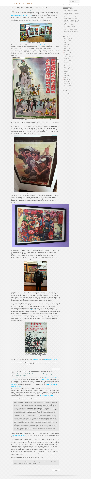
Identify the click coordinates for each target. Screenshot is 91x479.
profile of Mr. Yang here (46, 259)
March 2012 (67, 81)
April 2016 (67, 48)
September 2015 (68, 56)
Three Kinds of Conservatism (18, 435)
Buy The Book (57, 4)
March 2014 (67, 66)
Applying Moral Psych (66, 4)
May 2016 (66, 46)
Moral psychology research (49, 374)
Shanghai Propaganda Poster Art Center (21, 15)
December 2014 (68, 62)
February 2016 (68, 50)
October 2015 (67, 54)
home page (35, 359)
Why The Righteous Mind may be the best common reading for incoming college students (71, 13)
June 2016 (66, 44)
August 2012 (67, 71)
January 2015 (67, 60)
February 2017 (68, 39)
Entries (67, 93)
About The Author (39, 4)
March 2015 (67, 58)
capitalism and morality (43, 45)
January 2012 (67, 85)
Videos (73, 4)
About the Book (48, 4)
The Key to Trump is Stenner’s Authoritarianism (33, 371)
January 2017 (67, 41)
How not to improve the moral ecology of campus (70, 17)
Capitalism (31, 10)
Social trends (23, 375)
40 (13, 375)
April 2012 (67, 79)
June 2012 (66, 75)
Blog (78, 4)
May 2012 (66, 77)
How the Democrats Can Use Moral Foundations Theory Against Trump (71, 21)
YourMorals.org (46, 379)
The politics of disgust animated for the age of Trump (70, 26)
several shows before (33, 310)
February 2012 (68, 83)
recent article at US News (50, 359)
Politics (17, 375)
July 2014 (66, 64)
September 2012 (68, 69)
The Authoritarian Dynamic (46, 395)
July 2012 (66, 73)
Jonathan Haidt (24, 10)
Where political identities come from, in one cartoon (71, 30)
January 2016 (67, 52)
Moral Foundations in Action (36, 374)
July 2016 (66, 42)
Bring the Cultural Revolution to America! (31, 8)
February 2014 (68, 68)
